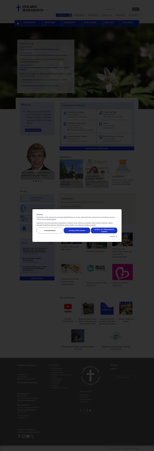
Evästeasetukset (49, 230)
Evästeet (113, 236)
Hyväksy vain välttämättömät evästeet (104, 230)
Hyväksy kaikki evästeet (77, 230)
